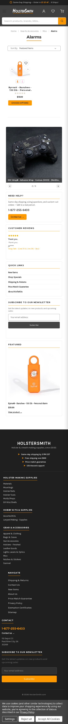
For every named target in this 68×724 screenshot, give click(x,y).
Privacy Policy (15, 603)
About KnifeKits (15, 291)
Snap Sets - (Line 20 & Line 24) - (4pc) (23, 249)
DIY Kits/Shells (10, 502)
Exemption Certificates (20, 607)
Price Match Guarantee (18, 287)
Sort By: (14, 48)
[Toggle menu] (4, 11)
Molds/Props (9, 498)
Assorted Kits (9, 516)
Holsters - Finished (11, 544)
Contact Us (14, 585)
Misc (45, 31)
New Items (13, 272)
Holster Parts (9, 491)
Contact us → (17, 217)
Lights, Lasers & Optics (14, 552)
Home (13, 31)
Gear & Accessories (29, 31)
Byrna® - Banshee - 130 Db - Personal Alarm (20, 88)
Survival (7, 563)
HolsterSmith (34, 443)
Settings (10, 719)
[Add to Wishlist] (26, 63)
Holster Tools (9, 495)
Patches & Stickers (12, 559)
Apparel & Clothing (12, 533)
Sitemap (12, 612)
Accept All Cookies (49, 719)
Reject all (26, 719)
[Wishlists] (53, 11)
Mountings (8, 487)
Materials (7, 484)
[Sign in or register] (44, 11)
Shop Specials (15, 277)
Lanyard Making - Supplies (15, 520)
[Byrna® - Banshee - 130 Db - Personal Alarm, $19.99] (20, 69)
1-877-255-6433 (18, 210)
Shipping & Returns (17, 282)
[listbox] (38, 48)
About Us (12, 594)
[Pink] (22, 81)
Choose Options (19, 103)
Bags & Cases (10, 537)
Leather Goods (10, 548)
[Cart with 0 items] (62, 11)
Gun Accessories (11, 541)
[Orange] (17, 81)
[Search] (62, 20)
